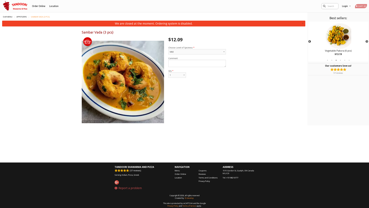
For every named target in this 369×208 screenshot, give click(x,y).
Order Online (38, 6)
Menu (177, 170)
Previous (309, 41)
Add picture (87, 42)
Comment (173, 58)
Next (366, 41)
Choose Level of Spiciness (181, 47)
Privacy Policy (204, 181)
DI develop (189, 198)
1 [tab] (327, 60)
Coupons (203, 170)
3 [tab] (336, 60)
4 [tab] (340, 60)
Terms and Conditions (208, 177)
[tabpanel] (338, 41)
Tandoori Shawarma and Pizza (134, 167)
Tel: (230, 177)
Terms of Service (189, 206)
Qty (170, 70)
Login (345, 6)
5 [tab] (344, 60)
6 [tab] (349, 60)
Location (54, 6)
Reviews (202, 174)
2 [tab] (331, 60)
